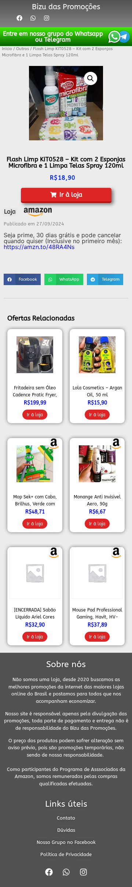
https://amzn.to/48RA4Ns (39, 246)
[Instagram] (46, 18)
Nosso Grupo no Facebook (66, 842)
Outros (22, 48)
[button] (90, 78)
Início (7, 48)
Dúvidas (66, 830)
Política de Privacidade (66, 854)
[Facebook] (19, 18)
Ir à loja (35, 414)
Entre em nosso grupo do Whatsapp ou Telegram (53, 36)
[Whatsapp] (33, 18)
